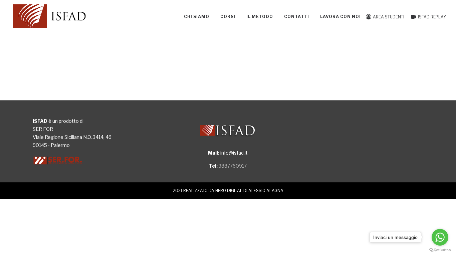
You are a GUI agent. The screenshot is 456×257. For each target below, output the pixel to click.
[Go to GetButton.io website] (440, 250)
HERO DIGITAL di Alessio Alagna (249, 190)
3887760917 (233, 166)
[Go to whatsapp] (440, 237)
